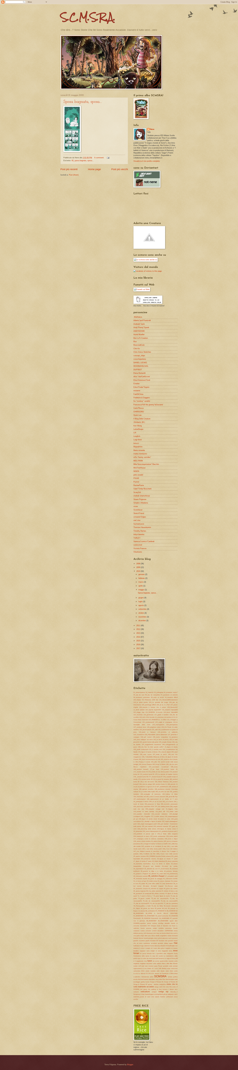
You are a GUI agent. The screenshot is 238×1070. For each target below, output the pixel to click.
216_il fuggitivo (146, 816)
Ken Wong (137, 426)
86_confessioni (150, 911)
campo (155, 928)
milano (164, 963)
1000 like (155, 700)
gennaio (141, 574)
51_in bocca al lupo (139, 881)
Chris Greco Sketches (142, 352)
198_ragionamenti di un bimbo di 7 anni (162, 799)
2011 (138, 625)
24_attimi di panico (157, 841)
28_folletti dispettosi (158, 861)
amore (149, 923)
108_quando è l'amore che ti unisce (152, 707)
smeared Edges (139, 517)
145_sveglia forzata (165, 742)
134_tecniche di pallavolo (168, 732)
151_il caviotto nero (155, 749)
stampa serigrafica (160, 984)
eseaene (136, 391)
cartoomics (168, 928)
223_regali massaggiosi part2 (147, 824)
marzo (141, 582)
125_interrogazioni (158, 724)
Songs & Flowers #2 (171, 982)
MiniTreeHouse (139, 468)
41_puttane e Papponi (140, 873)
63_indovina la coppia (155, 888)
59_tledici (146, 886)
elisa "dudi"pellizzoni (141, 377)
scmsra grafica (173, 977)
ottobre (141, 613)
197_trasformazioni (139, 799)
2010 (138, 571)
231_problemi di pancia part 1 (168, 831)
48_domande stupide (140, 878)
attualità (167, 923)
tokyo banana (138, 534)
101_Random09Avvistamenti (168, 700)
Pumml (136, 482)
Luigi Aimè (137, 440)
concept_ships (139, 356)
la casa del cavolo (156, 956)
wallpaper (171, 994)
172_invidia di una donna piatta (158, 772)
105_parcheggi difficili (149, 705)
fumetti (146, 938)
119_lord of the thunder (147, 717)
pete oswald (138, 475)
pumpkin (165, 966)
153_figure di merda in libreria (148, 752)
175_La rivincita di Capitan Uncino (166, 774)
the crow (166, 987)
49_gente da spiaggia (155, 878)
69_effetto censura (158, 893)
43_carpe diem (162, 873)
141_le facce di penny (161, 739)
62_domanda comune (140, 888)
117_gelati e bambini (161, 714)
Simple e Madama (140, 503)
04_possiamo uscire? (171, 692)
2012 (138, 629)
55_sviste (142, 883)
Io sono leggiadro (162, 951)
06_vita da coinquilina (152, 695)
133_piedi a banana (147, 732)
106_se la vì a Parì (163, 705)
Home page (94, 169)
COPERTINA (169, 930)
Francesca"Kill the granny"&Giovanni (148, 405)
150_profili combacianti (140, 749)
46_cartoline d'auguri (156, 876)
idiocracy (157, 945)
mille (167, 963)
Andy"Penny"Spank (141, 327)
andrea (154, 923)
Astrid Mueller (138, 334)
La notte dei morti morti (148, 958)
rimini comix (174, 971)
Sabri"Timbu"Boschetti (142, 489)
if (166, 945)
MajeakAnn (137, 447)
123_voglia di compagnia (163, 722)
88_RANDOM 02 (172, 911)
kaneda (149, 953)
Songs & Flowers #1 (156, 982)
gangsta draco (153, 938)
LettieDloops (138, 429)
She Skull (166, 979)
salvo (151, 977)
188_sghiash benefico (146, 789)
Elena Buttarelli (139, 373)
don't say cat (157, 933)
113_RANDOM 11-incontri (153, 712)
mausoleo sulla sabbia (153, 963)
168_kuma (174, 767)
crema (176, 930)
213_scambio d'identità (141, 814)
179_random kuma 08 (145, 779)
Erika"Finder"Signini (141, 387)
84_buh (164, 908)
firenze (141, 938)
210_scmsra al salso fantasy (143, 811)
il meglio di (148, 948)
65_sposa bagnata (79, 160)
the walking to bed (155, 989)
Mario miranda (139, 450)
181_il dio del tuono (147, 781)
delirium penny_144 (139, 933)
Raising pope (166, 968)
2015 (138, 641)
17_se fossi (154, 769)
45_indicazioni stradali (140, 876)
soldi (176, 979)
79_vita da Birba (157, 906)
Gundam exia (163, 940)
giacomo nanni (167, 938)
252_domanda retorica (148, 859)
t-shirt (161, 987)
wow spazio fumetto (158, 996)
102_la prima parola (140, 702)
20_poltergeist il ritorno (140, 801)
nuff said (141, 966)
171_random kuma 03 (140, 772)
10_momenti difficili (171, 697)
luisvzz (136, 443)
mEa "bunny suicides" (142, 457)
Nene (152, 129)
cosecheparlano (139, 359)
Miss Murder (174, 963)
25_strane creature (139, 856)
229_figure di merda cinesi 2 (167, 829)
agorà (171, 921)
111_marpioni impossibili (170, 709)
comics (142, 930)
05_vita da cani (138, 695)
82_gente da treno (147, 908)
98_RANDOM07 (151, 921)
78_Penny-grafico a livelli (141, 906)
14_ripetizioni (173, 737)
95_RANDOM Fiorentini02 (150, 918)
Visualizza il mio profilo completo (146, 161)
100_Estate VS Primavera (142, 700)
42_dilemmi (152, 873)
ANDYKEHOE (139, 331)
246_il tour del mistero (170, 849)
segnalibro (152, 979)
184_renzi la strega (145, 784)
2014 (138, 637)
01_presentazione (139, 692)
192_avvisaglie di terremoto (150, 794)
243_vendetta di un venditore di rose (153, 846)
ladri (157, 958)
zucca (176, 996)
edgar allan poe (145, 935)
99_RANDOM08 (163, 921)
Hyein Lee (137, 415)
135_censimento (138, 734)
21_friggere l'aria (172, 809)
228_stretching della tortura (146, 829)
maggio (141, 590)
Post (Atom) (74, 175)
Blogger (130, 1065)
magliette (143, 963)
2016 (138, 644)
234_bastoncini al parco (141, 836)
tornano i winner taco (170, 989)
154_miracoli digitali (164, 752)
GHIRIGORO (138, 412)
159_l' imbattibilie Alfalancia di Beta (153, 757)
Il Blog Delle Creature (141, 419)
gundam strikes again (165, 943)
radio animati (173, 966)
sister (135, 506)
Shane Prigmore (139, 499)
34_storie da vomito (170, 866)
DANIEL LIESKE (140, 363)
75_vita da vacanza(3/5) (151, 901)
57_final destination (166, 883)
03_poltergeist (158, 692)
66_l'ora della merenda (153, 891)
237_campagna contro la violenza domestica (148, 839)
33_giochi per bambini (151, 866)
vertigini (154, 992)
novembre (142, 617)
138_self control (145, 737)
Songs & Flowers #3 (140, 984)
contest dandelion (158, 930)
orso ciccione (149, 966)
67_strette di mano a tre (170, 891)
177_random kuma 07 (155, 776)
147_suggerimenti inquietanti (151, 744)
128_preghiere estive (154, 727)
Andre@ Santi (139, 324)
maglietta (136, 963)
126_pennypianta (172, 724)
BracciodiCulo (138, 345)
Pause (160, 966)
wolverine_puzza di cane (141, 996)
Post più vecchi (119, 169)
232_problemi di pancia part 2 (144, 834)
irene (170, 951)
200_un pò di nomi (155, 801)
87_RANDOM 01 (161, 911)
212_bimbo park (172, 811)
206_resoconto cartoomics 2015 (143, 806)
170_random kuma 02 (169, 769)
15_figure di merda (171, 747)
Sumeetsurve (138, 524)
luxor (150, 961)
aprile (140, 586)
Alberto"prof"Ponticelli (142, 320)
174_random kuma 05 (147, 774)
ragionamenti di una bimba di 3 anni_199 (147, 968)
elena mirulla (155, 935)
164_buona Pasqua (145, 764)
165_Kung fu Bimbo (158, 764)
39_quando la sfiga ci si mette (152, 871)
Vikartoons (137, 552)
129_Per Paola (166, 727)
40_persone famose (171, 871)
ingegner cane (145, 951)
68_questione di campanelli (142, 893)
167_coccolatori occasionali (158, 767)
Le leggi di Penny (170, 958)
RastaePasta (138, 485)
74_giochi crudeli (144, 898)
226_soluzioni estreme (160, 826)
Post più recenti (69, 169)
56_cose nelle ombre (152, 883)
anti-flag (160, 923)
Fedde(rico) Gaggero (141, 398)
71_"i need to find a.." (145, 896)
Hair (176, 943)
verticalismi (145, 992)
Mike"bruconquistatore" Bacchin (146, 464)
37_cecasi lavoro (163, 868)
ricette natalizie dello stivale (155, 971)
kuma (176, 953)
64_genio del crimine (171, 888)
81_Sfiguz (136, 908)
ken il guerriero (157, 953)
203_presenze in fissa (152, 804)
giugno (141, 598)
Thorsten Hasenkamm (142, 527)
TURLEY (136, 538)
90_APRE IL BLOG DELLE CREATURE (162, 913)
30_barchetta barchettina (142, 863)
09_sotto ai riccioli (157, 697)
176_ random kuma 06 (140, 776)
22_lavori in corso (164, 819)
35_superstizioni (138, 868)
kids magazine (168, 953)
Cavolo (175, 928)
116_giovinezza (148, 714)
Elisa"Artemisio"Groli (141, 380)
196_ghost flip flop (172, 796)
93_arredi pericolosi (161, 916)
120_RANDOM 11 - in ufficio (157, 719)
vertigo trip (163, 992)
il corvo (141, 948)
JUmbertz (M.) (139, 422)
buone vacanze (146, 928)
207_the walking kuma (162, 806)
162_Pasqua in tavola (142, 762)
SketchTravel (138, 513)
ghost (160, 938)
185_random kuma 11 (159, 784)
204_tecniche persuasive (169, 804)
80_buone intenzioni (171, 906)
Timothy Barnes (139, 531)
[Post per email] (107, 158)
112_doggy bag (138, 712)
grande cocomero (139, 940)
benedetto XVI (145, 925)
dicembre (142, 621)
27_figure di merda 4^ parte (142, 861)
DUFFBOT (137, 370)
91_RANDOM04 (138, 916)
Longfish (136, 436)
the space (143, 989)
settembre (142, 609)
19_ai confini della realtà (147, 791)
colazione (136, 930)
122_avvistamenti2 (148, 722)
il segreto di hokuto (171, 948)
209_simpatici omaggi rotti (154, 809)
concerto (148, 930)
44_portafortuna (172, 873)
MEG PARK (138, 461)
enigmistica (163, 935)
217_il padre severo (157, 816)
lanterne (161, 958)
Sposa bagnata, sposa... (82, 102)
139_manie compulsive (160, 737)
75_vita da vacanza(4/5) (169, 901)
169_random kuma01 (140, 769)
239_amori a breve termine (142, 841)
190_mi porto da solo (162, 791)
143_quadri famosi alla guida (149, 742)
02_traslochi (149, 692)
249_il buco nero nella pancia (167, 854)
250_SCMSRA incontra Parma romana (158, 856)
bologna (153, 925)
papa (155, 966)
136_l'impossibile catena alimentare (155, 734)
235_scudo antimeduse (157, 836)
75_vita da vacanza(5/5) (141, 903)
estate (170, 935)
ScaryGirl (137, 492)
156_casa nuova (145, 754)
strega (157, 987)
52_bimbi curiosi (152, 881)
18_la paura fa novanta (161, 779)
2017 (138, 648)
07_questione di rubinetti (169, 695)
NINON (136, 471)
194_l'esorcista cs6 (139, 796)
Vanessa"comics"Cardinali (143, 541)
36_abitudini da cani (151, 868)
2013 (138, 633)
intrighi (153, 951)
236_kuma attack (172, 836)
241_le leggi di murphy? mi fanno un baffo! (154, 843)
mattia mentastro (140, 454)
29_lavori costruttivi (171, 861)
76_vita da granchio (156, 903)
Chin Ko (136, 349)
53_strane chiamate (164, 881)
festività (135, 938)
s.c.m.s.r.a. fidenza (139, 973)
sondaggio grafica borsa (141, 982)
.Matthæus (137, 317)
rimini (167, 971)
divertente (149, 933)
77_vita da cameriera (171, 903)
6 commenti (99, 158)
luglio (140, 601)
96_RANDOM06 (164, 918)
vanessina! (137, 545)
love (145, 961)
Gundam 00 (154, 940)
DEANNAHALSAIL (140, 366)
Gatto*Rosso (138, 408)
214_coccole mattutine (160, 814)
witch (176, 994)
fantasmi (175, 935)
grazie (147, 940)
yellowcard (169, 996)
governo (175, 938)
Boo (135, 341)
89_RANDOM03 (138, 913)
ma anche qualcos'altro (160, 961)
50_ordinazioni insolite (170, 878)
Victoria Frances (140, 548)
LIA (134, 433)
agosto (141, 605)
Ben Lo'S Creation (140, 338)
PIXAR (136, 478)
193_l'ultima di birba (170, 794)
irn (141, 953)
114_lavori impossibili (170, 712)
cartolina (161, 928)
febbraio (141, 578)
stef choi (136, 520)
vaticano (136, 992)
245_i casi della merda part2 (152, 849)
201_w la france (168, 801)
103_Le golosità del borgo (158, 702)
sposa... (90, 160)
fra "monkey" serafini (141, 401)
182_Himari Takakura (162, 781)
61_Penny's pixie (171, 886)
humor (152, 945)
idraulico (163, 945)
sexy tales (159, 979)
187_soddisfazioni (162, 786)
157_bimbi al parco (160, 754)
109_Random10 (172, 707)
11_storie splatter (139, 709)
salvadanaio (145, 977)
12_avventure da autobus (163, 717)
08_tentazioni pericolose (141, 697)
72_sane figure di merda (161, 896)
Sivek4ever (137, 510)
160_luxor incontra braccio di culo (149, 759)
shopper (171, 979)
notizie (135, 966)
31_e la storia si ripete (161, 863)
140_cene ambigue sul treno (143, 739)
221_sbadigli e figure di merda (151, 821)
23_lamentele (137, 831)
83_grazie (158, 908)
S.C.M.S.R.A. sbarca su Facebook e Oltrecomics (162, 973)
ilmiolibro (136, 951)
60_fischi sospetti (157, 886)
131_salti (155, 729)
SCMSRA (160, 976)
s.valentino (136, 977)
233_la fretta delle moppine (167, 834)
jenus (144, 953)
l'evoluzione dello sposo (141, 956)
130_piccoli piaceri (145, 729)
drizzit (168, 933)
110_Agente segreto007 (153, 709)
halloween (136, 945)
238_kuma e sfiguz (171, 839)
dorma (164, 933)
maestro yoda (173, 961)
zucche (135, 999)
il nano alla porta (158, 948)
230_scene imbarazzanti (150, 831)
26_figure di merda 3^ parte (167, 859)
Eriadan (136, 384)
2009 (138, 567)
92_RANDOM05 (149, 916)
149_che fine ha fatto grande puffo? (151, 747)
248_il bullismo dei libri (147, 854)
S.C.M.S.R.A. (87, 17)
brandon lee (167, 925)
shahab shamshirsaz (141, 496)
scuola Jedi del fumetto (140, 979)
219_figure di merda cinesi (148, 819)
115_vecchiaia (138, 714)
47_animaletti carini (171, 876)
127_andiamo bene (139, 727)
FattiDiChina (138, 394)
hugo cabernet (145, 945)
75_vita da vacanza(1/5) (160, 898)
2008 (138, 564)
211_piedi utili (160, 811)
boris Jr (159, 925)
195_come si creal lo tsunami (155, 796)
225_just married (147, 826)
